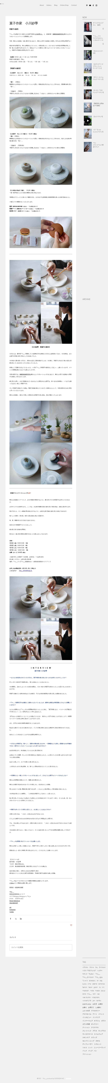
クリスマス (95, 1027)
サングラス (102, 1031)
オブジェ (97, 1021)
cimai (89, 984)
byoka (84, 984)
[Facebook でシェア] (10, 919)
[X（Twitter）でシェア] (16, 919)
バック (84, 1051)
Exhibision (102, 967)
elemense (101, 984)
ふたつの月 (86, 1011)
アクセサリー (95, 1011)
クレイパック (86, 1031)
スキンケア (86, 1037)
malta (92, 991)
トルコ (84, 1047)
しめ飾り (98, 1007)
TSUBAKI (91, 974)
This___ (97, 974)
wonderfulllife (86, 1000)
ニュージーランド (100, 1047)
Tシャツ (85, 980)
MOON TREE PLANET (89, 970)
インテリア (96, 1017)
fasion (90, 987)
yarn (93, 1000)
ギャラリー (95, 1024)
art (98, 980)
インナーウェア (87, 1021)
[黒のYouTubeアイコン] (90, 5)
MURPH (99, 970)
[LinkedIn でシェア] (21, 919)
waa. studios (86, 997)
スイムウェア (98, 1034)
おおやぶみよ (86, 1004)
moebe (97, 991)
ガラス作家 (86, 1024)
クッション (86, 1027)
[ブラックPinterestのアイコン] (87, 5)
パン (95, 1051)
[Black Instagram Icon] (96, 5)
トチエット (97, 1044)
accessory (92, 980)
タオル (98, 1041)
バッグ (90, 1051)
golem (96, 987)
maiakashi (85, 991)
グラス (95, 1031)
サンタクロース (87, 1034)
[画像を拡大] (25, 112)
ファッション (86, 1054)
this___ (89, 994)
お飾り (84, 1007)
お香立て (91, 1007)
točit (94, 994)
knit (103, 987)
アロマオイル (86, 1014)
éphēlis (99, 1000)
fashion (84, 987)
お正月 (95, 1004)
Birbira (92, 967)
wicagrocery (96, 997)
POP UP (84, 974)
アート (95, 1014)
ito (100, 987)
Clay (96, 967)
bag (101, 980)
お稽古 (100, 1004)
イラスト (85, 967)
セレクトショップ (88, 1041)
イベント (101, 1014)
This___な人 (99, 977)
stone (84, 994)
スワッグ (94, 1037)
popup (103, 991)
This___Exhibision (88, 977)
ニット (90, 1047)
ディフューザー (87, 1044)
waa (98, 994)
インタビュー (86, 1017)
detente (94, 984)
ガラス (103, 1021)
